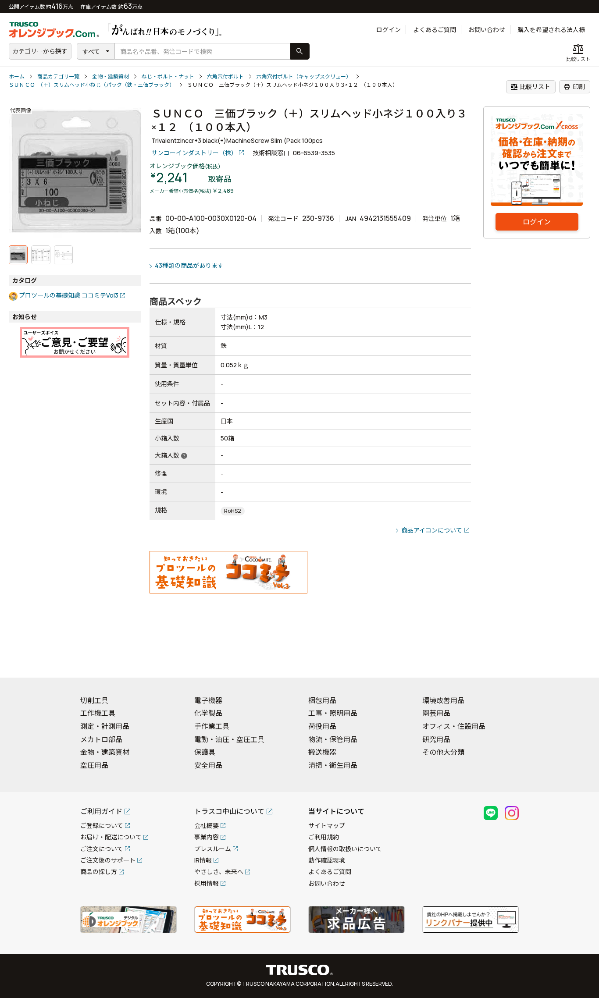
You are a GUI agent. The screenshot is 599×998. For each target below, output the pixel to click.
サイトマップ (326, 825)
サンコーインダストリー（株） (194, 153)
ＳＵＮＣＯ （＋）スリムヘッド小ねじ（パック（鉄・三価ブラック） (92, 85)
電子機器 (208, 700)
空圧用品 (94, 765)
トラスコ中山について (229, 811)
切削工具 (94, 700)
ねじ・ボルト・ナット (168, 76)
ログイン (388, 29)
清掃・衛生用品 (332, 765)
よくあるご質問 (434, 29)
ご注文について (101, 849)
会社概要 (206, 825)
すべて (91, 51)
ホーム (17, 76)
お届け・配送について (111, 837)
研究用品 (436, 739)
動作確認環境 (326, 860)
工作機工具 (97, 713)
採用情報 (206, 883)
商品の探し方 (98, 871)
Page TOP (577, 660)
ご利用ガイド (101, 811)
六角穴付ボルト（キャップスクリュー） (304, 76)
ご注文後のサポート (107, 860)
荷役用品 (322, 726)
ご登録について (101, 825)
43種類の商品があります (189, 265)
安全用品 (208, 765)
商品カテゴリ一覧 (58, 76)
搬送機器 (322, 752)
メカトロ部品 (101, 739)
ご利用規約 (323, 837)
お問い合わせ (486, 29)
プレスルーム (212, 849)
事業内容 (206, 837)
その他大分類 (443, 752)
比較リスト (530, 86)
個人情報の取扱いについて (345, 849)
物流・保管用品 (332, 739)
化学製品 (208, 713)
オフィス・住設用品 (453, 726)
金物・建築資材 (110, 76)
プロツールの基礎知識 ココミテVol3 (68, 295)
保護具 (204, 752)
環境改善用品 (443, 700)
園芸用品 (436, 713)
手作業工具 (211, 726)
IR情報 (203, 860)
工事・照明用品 (332, 713)
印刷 (574, 86)
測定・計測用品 (104, 726)
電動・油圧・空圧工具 (229, 739)
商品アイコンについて (431, 530)
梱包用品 (322, 700)
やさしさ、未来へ (218, 871)
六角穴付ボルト (225, 76)
